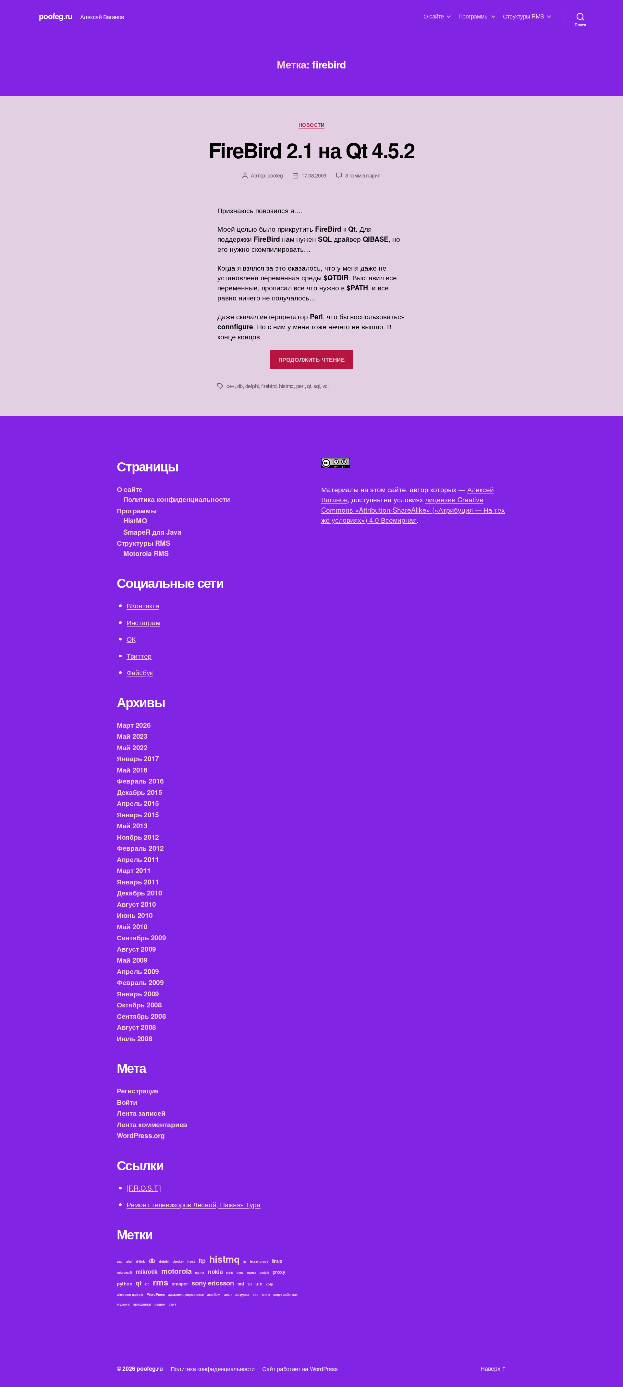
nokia (215, 1271)
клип (266, 1294)
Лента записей (141, 1113)
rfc (147, 1284)
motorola (176, 1271)
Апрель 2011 (138, 859)
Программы (473, 16)
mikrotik (147, 1271)
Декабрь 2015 (139, 792)
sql (316, 386)
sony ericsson (212, 1282)
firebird (268, 386)
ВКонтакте (143, 605)
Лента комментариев (152, 1124)
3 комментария (363, 175)
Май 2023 (132, 736)
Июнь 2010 (135, 915)
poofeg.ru (55, 16)
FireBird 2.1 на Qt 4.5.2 (311, 150)
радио (159, 1304)
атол (228, 1294)
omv (240, 1272)
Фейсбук (140, 672)
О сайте (433, 16)
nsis (229, 1272)
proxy (279, 1271)
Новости (312, 125)
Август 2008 (136, 1027)
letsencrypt (259, 1261)
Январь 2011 (138, 881)
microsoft (124, 1272)
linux (277, 1260)
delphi (252, 386)
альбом (213, 1294)
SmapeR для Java (152, 532)
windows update (130, 1294)
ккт (255, 1294)
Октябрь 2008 (139, 1004)
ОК (131, 639)
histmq (286, 386)
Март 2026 (134, 725)
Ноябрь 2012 (138, 837)
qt (309, 386)
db (240, 386)
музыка (123, 1304)
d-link (140, 1261)
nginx (199, 1272)
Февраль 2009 (140, 982)
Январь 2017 (138, 758)
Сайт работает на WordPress (299, 1368)
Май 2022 (132, 747)
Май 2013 (132, 825)
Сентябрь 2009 (141, 937)
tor (250, 1284)
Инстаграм (143, 622)
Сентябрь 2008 (141, 1016)
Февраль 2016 (140, 780)
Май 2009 (132, 960)
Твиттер (139, 656)
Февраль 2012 (140, 848)
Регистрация (138, 1090)
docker (178, 1261)
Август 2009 (136, 949)
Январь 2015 (138, 814)
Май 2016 (132, 769)
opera (251, 1272)
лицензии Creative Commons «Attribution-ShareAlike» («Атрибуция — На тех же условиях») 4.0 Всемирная (413, 509)
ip (244, 1261)
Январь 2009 (138, 993)
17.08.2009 (313, 175)
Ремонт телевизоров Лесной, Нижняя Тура (194, 1204)
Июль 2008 (135, 1038)
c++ (230, 386)
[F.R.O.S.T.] (144, 1188)
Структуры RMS (523, 16)
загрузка (242, 1294)
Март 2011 (134, 870)
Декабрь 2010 (139, 892)
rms (160, 1282)
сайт (172, 1304)
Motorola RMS (146, 553)
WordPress (156, 1294)
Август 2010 (136, 904)
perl (300, 386)
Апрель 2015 (138, 803)
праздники (142, 1304)
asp (120, 1261)
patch (264, 1272)
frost (191, 1261)
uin (258, 1283)
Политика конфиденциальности (176, 499)
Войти (127, 1102)
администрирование (185, 1294)
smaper (180, 1283)
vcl (326, 386)
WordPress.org (141, 1135)
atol (129, 1261)
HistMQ (135, 520)
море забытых (285, 1294)
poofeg (275, 175)
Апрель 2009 (138, 971)
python (124, 1283)
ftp (202, 1260)
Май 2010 (132, 926)
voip (269, 1284)
